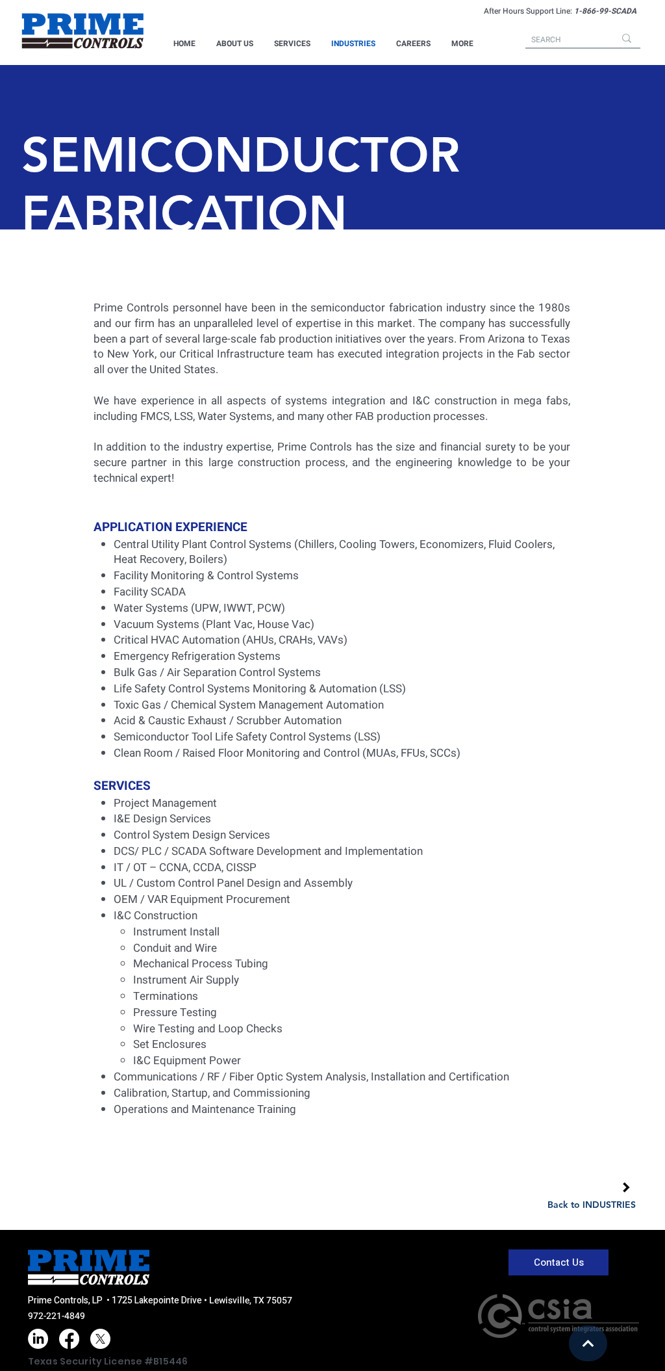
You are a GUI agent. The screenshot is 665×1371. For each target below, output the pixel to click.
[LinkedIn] (38, 1339)
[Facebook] (69, 1339)
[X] (100, 1339)
